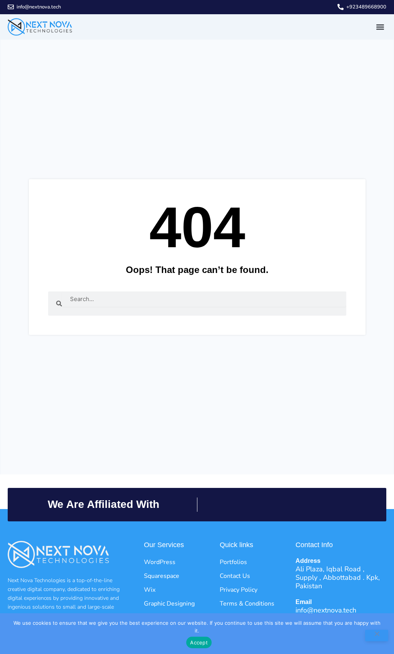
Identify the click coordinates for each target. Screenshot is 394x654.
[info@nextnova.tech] (11, 7)
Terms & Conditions (247, 603)
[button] (380, 26)
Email (304, 602)
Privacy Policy (238, 590)
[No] (376, 635)
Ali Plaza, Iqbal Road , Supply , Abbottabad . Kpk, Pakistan (338, 577)
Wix (149, 590)
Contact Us (235, 576)
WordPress (159, 562)
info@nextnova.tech (39, 6)
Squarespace (161, 576)
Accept (199, 642)
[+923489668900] (340, 7)
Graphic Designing (169, 603)
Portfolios (233, 562)
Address (308, 560)
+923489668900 (366, 6)
